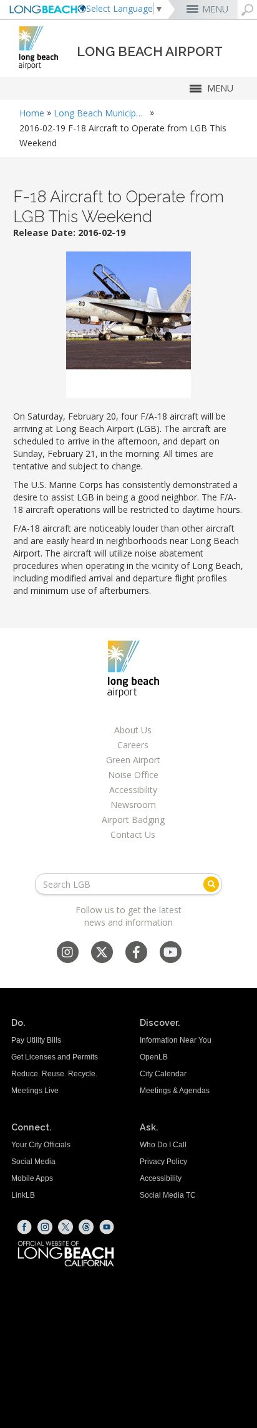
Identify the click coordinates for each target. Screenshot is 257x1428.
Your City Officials (40, 1144)
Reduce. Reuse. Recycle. (54, 1073)
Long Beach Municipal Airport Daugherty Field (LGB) (100, 113)
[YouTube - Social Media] (170, 953)
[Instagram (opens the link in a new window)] (44, 1226)
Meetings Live (35, 1090)
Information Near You (175, 1040)
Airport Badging (133, 819)
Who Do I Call (163, 1144)
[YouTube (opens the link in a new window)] (106, 1226)
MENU (215, 9)
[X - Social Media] (101, 953)
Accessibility (133, 790)
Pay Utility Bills (36, 1040)
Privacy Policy (163, 1161)
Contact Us (132, 834)
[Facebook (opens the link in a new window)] (24, 1226)
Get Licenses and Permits (54, 1057)
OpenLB (154, 1057)
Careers (132, 745)
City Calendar (163, 1073)
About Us (133, 730)
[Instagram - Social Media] (67, 953)
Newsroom (133, 804)
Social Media (33, 1161)
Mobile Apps (32, 1178)
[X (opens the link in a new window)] (65, 1226)
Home (31, 113)
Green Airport (133, 760)
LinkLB (23, 1195)
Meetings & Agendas (175, 1090)
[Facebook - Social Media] (136, 953)
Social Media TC (168, 1195)
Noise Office (133, 775)
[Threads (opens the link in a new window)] (86, 1226)
